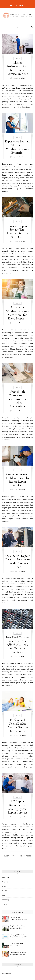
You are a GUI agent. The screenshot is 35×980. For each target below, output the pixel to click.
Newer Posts (26, 856)
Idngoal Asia (6, 973)
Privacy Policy (26, 2)
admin (23, 78)
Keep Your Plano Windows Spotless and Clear (18, 927)
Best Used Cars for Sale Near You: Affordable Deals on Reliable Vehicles (17, 644)
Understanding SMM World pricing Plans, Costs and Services (18, 954)
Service (17, 58)
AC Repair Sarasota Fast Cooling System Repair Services (17, 806)
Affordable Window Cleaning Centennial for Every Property (17, 312)
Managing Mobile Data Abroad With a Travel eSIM (18, 936)
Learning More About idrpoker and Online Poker (18, 945)
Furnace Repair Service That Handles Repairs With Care (17, 231)
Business (5, 882)
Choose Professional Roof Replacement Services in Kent (17, 68)
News (4, 895)
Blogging (5, 877)
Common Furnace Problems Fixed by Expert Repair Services (17, 479)
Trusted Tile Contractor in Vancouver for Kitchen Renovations (17, 399)
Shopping (5, 900)
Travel (4, 904)
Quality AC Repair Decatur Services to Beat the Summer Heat (17, 561)
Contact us (15, 2)
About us (7, 2)
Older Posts (9, 856)
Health (4, 891)
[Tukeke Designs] (17, 15)
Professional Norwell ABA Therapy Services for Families (17, 725)
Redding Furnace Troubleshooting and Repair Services (18, 918)
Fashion (5, 886)
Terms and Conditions (17, 6)
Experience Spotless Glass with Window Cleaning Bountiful (17, 147)
